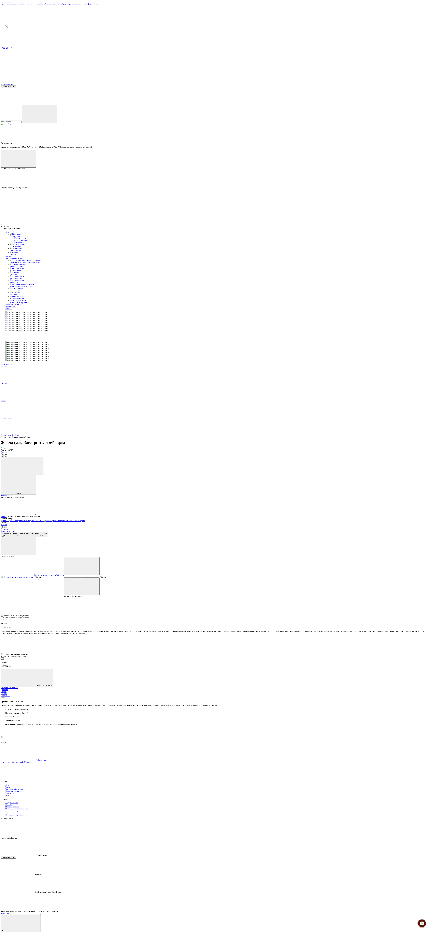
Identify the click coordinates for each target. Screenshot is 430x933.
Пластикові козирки (13, 305)
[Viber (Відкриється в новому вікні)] (118, 104)
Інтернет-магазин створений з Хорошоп (16, 762)
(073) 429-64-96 (7, 48)
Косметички (19, 242)
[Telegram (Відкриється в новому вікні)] (85, 104)
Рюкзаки (8, 256)
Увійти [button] (3, 517)
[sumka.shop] (12, 741)
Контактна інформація (53, 4)
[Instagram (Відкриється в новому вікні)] (17, 104)
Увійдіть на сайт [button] (7, 495)
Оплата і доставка (14, 4)
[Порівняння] (18, 159)
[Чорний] (22, 521)
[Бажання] (215, 178)
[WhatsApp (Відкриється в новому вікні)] (152, 104)
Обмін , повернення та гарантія (33, 4)
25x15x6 (4, 525)
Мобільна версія (40, 760)
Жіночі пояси (10, 307)
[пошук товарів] (39, 114)
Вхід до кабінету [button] (11, 803)
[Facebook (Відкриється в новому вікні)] (51, 104)
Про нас (4, 4)
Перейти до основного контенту (13, 2)
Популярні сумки (21, 238)
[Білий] (64, 521)
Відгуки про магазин (70, 4)
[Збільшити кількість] (82, 586)
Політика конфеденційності (88, 4)
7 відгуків (4, 452)
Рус (6, 25)
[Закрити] (18, 546)
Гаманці (8, 309)
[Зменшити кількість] (82, 566)
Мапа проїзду (6, 913)
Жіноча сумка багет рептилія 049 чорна (49, 575)
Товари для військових (14, 258)
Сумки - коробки (20, 240)
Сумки (8, 232)
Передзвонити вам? (8, 87)
